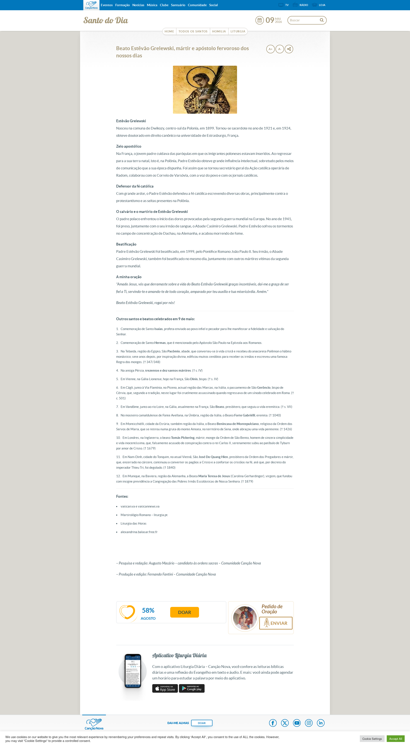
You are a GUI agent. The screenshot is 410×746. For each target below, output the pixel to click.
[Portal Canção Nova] (91, 5)
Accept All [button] (395, 739)
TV (287, 5)
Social (213, 5)
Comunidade (197, 5)
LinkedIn (320, 723)
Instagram (308, 723)
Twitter (284, 723)
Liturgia (238, 31)
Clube (164, 5)
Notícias (138, 5)
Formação (122, 5)
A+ (270, 49)
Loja (322, 5)
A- (279, 49)
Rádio (304, 5)
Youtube (296, 723)
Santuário (178, 5)
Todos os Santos (193, 31)
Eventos (107, 5)
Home (169, 31)
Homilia (219, 31)
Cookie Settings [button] (372, 739)
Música (152, 5)
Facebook (272, 723)
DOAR (202, 723)
